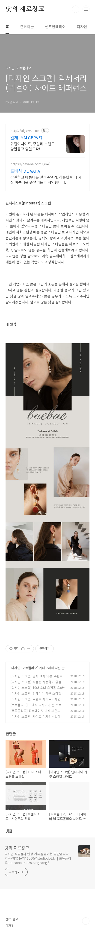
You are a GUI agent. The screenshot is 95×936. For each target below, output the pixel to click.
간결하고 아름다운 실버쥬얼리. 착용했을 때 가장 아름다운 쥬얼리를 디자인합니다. (46, 179)
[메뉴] (86, 9)
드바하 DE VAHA (25, 171)
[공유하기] (23, 648)
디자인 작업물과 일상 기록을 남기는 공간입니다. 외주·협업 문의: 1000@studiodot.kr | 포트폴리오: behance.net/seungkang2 (38, 858)
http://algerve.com (25, 131)
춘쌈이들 (27, 26)
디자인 (82, 26)
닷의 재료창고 (25, 9)
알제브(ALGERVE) (26, 137)
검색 (75, 9)
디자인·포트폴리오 (24, 668)
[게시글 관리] (29, 648)
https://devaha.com (26, 164)
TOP (85, 921)
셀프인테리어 (55, 26)
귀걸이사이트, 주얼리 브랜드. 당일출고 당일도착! (33, 146)
